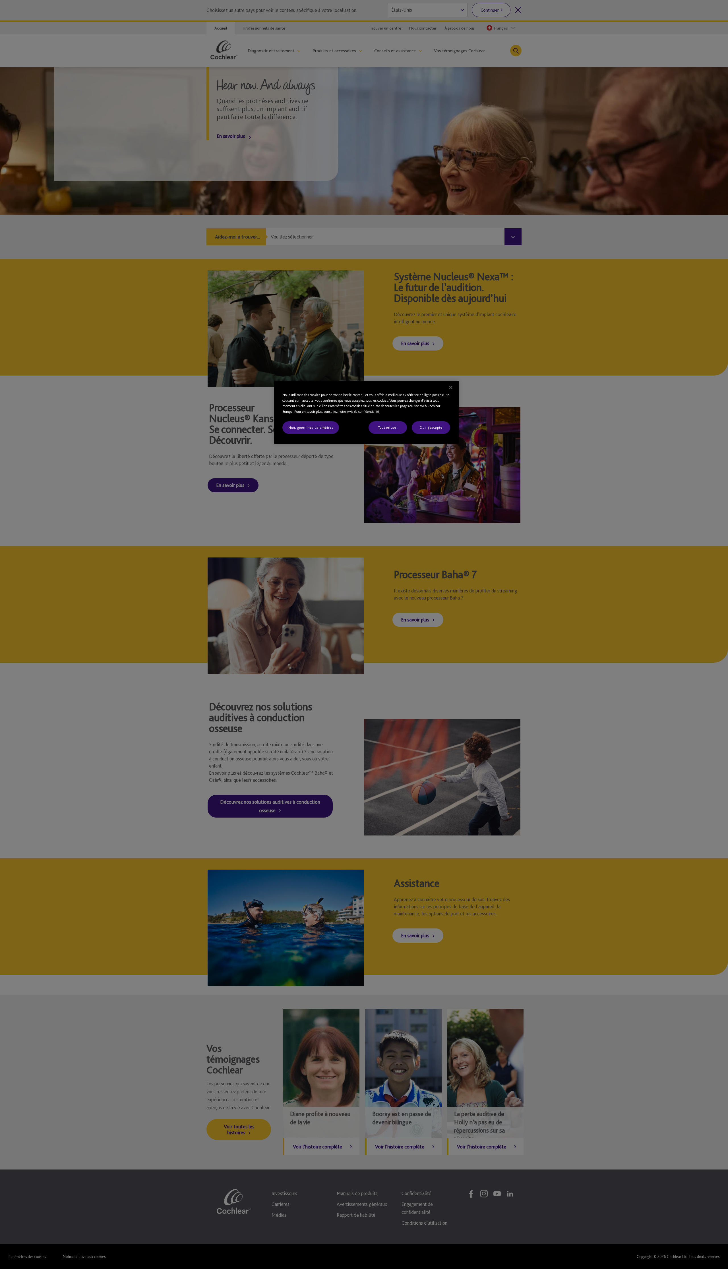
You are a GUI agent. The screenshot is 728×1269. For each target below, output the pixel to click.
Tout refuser (388, 427)
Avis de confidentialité (363, 411)
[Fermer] (450, 387)
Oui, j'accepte (430, 427)
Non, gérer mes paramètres (310, 427)
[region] (366, 412)
